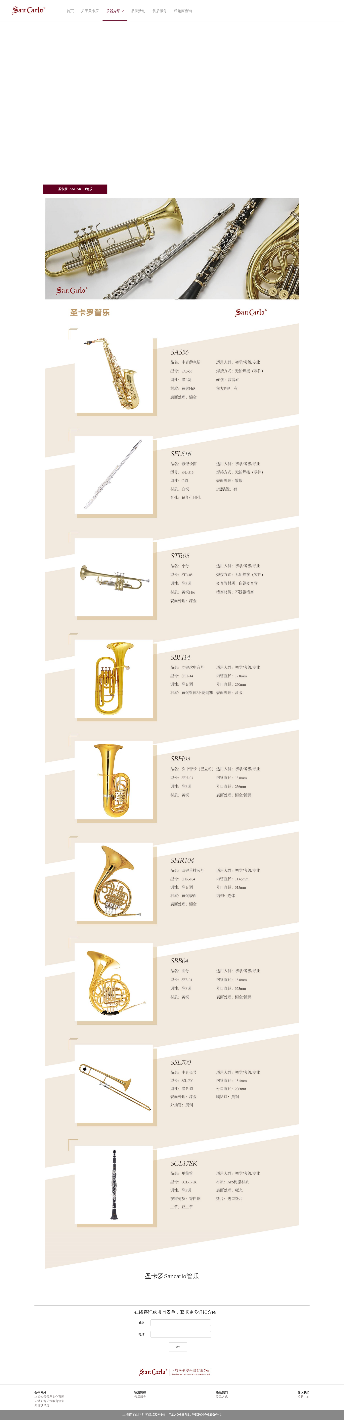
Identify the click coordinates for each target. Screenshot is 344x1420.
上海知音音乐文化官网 (49, 1396)
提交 (178, 1346)
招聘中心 (304, 1396)
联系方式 (222, 1396)
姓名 (142, 1322)
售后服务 (159, 11)
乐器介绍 (113, 11)
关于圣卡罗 (90, 11)
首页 (70, 11)
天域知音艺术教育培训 (49, 1401)
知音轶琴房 (41, 1405)
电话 (142, 1334)
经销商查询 (183, 11)
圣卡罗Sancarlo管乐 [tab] (75, 189)
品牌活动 (138, 11)
